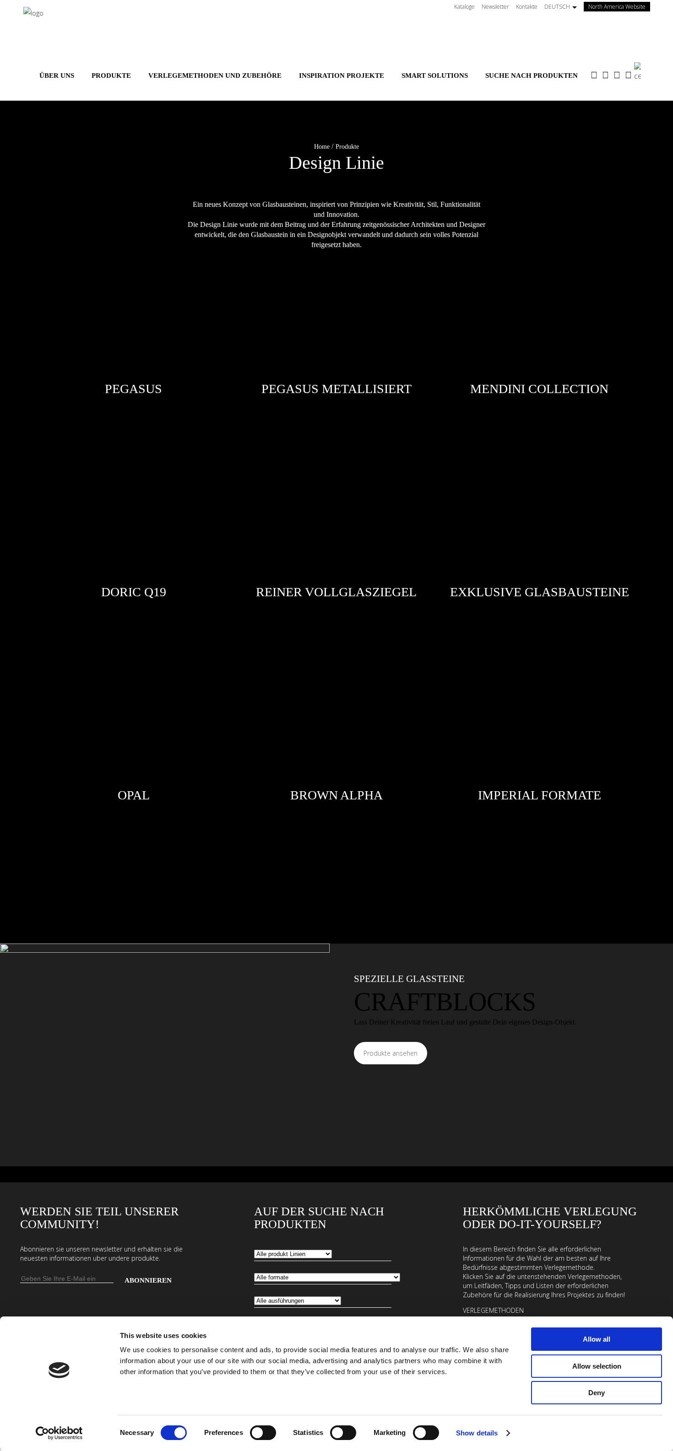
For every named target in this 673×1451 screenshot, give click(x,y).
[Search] (642, 72)
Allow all (596, 1339)
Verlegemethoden (493, 1310)
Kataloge (464, 7)
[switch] (263, 1432)
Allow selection (596, 1366)
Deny (596, 1393)
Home (322, 146)
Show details (477, 1433)
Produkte (347, 146)
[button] (336, 146)
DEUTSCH (557, 7)
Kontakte (526, 7)
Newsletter (495, 7)
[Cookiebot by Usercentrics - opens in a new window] (59, 1433)
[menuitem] (57, 75)
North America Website (619, 6)
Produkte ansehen (391, 1053)
